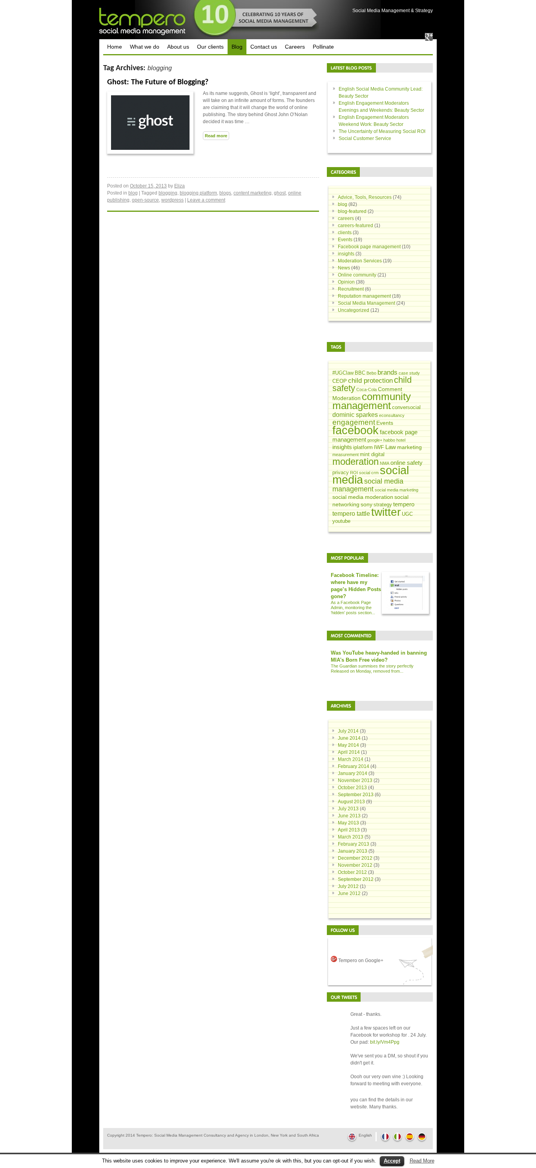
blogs (225, 193)
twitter (386, 512)
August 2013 (351, 801)
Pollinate (323, 47)
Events (345, 239)
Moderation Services (360, 261)
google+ (374, 440)
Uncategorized (353, 310)
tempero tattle (351, 513)
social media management (367, 485)
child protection (370, 380)
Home (114, 47)
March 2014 (350, 759)
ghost (280, 193)
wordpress (172, 200)
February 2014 (353, 766)
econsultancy (392, 415)
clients (345, 232)
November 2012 (355, 865)
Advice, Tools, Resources (365, 197)
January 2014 (352, 773)
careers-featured (355, 225)
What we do (144, 47)
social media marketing (396, 490)
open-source (145, 200)
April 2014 (349, 752)
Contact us (263, 47)
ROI (354, 472)
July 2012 (348, 886)
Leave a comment (206, 200)
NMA (384, 463)
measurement (345, 454)
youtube (341, 521)
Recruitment (351, 289)
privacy (340, 472)
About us (178, 47)
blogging (168, 193)
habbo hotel (394, 440)
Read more (216, 135)
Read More (422, 1161)
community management (371, 401)
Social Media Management (366, 303)
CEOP (339, 381)
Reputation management (364, 296)
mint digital (372, 454)
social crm (369, 472)
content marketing (252, 193)
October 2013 (352, 787)
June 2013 (349, 816)
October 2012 (352, 872)
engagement (353, 422)
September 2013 (356, 794)
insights (346, 254)
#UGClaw (343, 373)
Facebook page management (369, 246)
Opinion (346, 282)
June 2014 (349, 738)
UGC (407, 514)
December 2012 (355, 858)
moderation (355, 461)
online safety (406, 462)
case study (409, 373)
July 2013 (348, 808)
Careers (295, 47)
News (344, 268)
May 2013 (348, 823)
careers (346, 218)
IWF (379, 447)
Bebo (371, 373)
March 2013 (350, 837)
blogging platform (198, 193)
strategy (383, 505)
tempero (403, 504)
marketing (409, 447)
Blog (237, 47)
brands (387, 372)
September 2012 (356, 879)
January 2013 (352, 851)
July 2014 (348, 731)
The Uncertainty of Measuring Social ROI (382, 131)
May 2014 (348, 745)
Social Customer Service (365, 138)
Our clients (210, 47)
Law (390, 447)
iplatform (363, 447)
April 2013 (349, 830)
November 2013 (355, 780)
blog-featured (352, 211)
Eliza (179, 186)
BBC (360, 373)
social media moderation (362, 497)
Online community (357, 275)
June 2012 (349, 893)
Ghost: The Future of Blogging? (157, 82)
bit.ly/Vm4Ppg (384, 1042)
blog (133, 193)
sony (366, 504)
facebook (355, 430)
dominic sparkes (355, 414)
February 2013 (353, 844)
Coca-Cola (366, 389)
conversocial (406, 407)
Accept (392, 1161)
